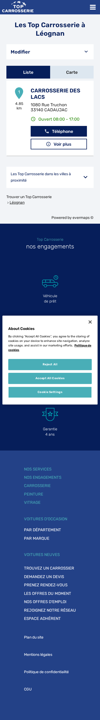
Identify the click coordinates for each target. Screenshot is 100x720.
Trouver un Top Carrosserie (29, 197)
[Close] (90, 322)
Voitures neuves (42, 554)
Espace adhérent (42, 618)
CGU (28, 689)
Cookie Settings (50, 392)
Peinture (33, 494)
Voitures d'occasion (45, 519)
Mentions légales (38, 654)
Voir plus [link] (62, 144)
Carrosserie (37, 485)
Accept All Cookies (50, 378)
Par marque (36, 538)
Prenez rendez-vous (45, 585)
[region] (49, 360)
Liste (28, 72)
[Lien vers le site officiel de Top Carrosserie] (18, 7)
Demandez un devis (44, 576)
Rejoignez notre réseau (50, 610)
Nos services (37, 469)
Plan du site (33, 637)
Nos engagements (42, 477)
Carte (72, 72)
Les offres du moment (47, 593)
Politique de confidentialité (46, 672)
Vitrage (32, 502)
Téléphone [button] (62, 131)
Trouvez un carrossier (49, 568)
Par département (42, 529)
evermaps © (83, 217)
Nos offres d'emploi (45, 601)
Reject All (50, 364)
